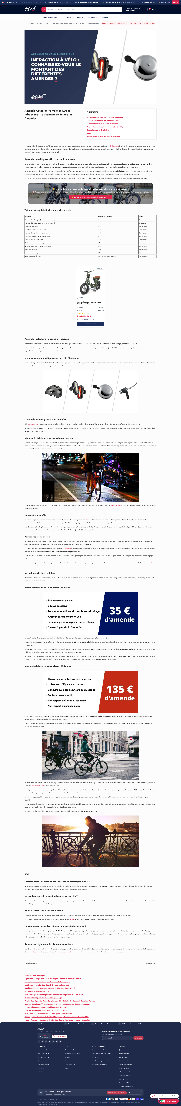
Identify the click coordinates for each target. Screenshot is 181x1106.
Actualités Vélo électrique (89, 23)
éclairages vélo (38, 952)
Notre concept (124, 1053)
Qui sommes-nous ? (126, 1050)
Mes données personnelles (101, 1061)
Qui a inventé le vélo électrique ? (37, 991)
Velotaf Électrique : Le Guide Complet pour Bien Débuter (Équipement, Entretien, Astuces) (60, 1001)
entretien (68, 548)
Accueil (31, 23)
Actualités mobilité (125, 1072)
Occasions (41, 1061)
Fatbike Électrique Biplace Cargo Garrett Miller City (89, 303)
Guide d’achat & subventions (101, 1053)
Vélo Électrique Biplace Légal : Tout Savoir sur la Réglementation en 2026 (54, 994)
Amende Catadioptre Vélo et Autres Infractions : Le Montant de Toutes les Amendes (57, 1004)
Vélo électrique (42, 23)
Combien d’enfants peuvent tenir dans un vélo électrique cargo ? (50, 988)
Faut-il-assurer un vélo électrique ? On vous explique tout (47, 985)
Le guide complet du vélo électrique (64, 23)
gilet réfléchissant (116, 505)
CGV (48, 1099)
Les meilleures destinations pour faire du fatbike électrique (47, 982)
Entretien (41, 1072)
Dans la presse (124, 1079)
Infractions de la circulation (98, 130)
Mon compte (130, 10)
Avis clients (95, 1057)
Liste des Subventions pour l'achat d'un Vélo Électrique (46, 1010)
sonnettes (49, 952)
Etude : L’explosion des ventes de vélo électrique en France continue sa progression (57, 1020)
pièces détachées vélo (64, 952)
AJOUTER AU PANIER (90, 324)
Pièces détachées (43, 1064)
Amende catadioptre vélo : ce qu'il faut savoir (105, 117)
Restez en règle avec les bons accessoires (103, 136)
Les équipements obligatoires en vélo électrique (106, 127)
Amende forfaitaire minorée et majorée (102, 123)
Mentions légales (54, 1099)
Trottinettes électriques (50, 17)
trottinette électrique (82, 1102)
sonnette (88, 520)
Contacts (91, 17)
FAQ (89, 133)
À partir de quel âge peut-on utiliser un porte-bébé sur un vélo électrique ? (53, 978)
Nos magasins (123, 1057)
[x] (42, 1041)
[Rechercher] (43, 9)
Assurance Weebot (125, 1075)
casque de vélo (33, 424)
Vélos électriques (74, 17)
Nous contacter (70, 1050)
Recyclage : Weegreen (99, 1064)
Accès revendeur (134, 1093)
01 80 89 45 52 (61, 1036)
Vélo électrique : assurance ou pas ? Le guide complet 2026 (48, 1013)
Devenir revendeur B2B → (116, 1092)
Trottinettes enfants (44, 1057)
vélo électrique (114, 146)
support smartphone (37, 786)
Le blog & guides (124, 1068)
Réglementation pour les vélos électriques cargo (43, 997)
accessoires (104, 1102)
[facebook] (39, 1041)
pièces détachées (115, 1102)
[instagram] (46, 1041)
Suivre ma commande (72, 1053)
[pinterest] (56, 1041)
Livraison (68, 1057)
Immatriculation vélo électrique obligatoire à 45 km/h (46, 1007)
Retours (67, 1061)
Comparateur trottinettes (100, 1050)
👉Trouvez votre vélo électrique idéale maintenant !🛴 (90, 197)
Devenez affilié (124, 1083)
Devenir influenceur (125, 1064)
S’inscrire (138, 1038)
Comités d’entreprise (126, 1086)
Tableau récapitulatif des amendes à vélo (103, 120)
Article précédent (31, 963)
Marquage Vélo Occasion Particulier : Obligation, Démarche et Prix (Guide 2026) (57, 1017)
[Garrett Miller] (80, 298)
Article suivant (150, 963)
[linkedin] (60, 1041)
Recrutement (123, 1061)
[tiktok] (53, 1041)
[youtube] (49, 1041)
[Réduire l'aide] (159, 1099)
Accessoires (41, 1068)
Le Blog (105, 17)
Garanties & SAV (70, 1064)
